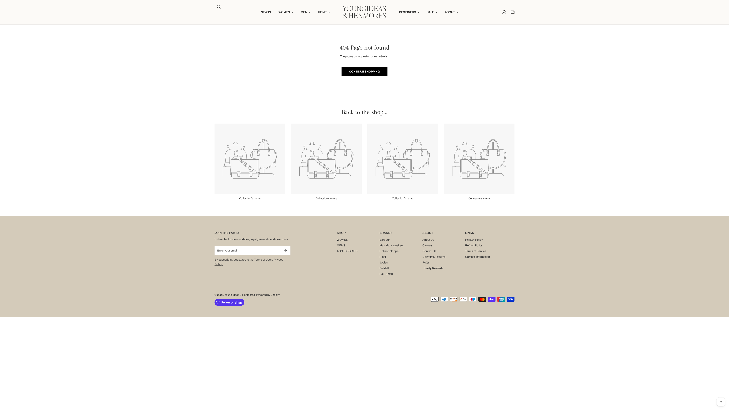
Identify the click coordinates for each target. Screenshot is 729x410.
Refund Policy (474, 245)
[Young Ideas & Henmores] (364, 12)
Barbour (384, 239)
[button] (286, 12)
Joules (383, 262)
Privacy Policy (474, 239)
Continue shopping (364, 71)
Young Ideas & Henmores (239, 294)
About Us (428, 239)
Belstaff (384, 268)
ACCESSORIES (347, 251)
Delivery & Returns (434, 256)
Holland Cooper (389, 251)
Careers (427, 245)
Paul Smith (386, 273)
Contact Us (429, 251)
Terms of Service (475, 251)
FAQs (426, 262)
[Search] (219, 6)
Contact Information (477, 256)
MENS (341, 245)
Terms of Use (262, 259)
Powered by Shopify (268, 294)
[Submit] (285, 250)
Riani (382, 256)
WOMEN (342, 239)
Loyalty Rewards (432, 268)
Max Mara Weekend (391, 245)
